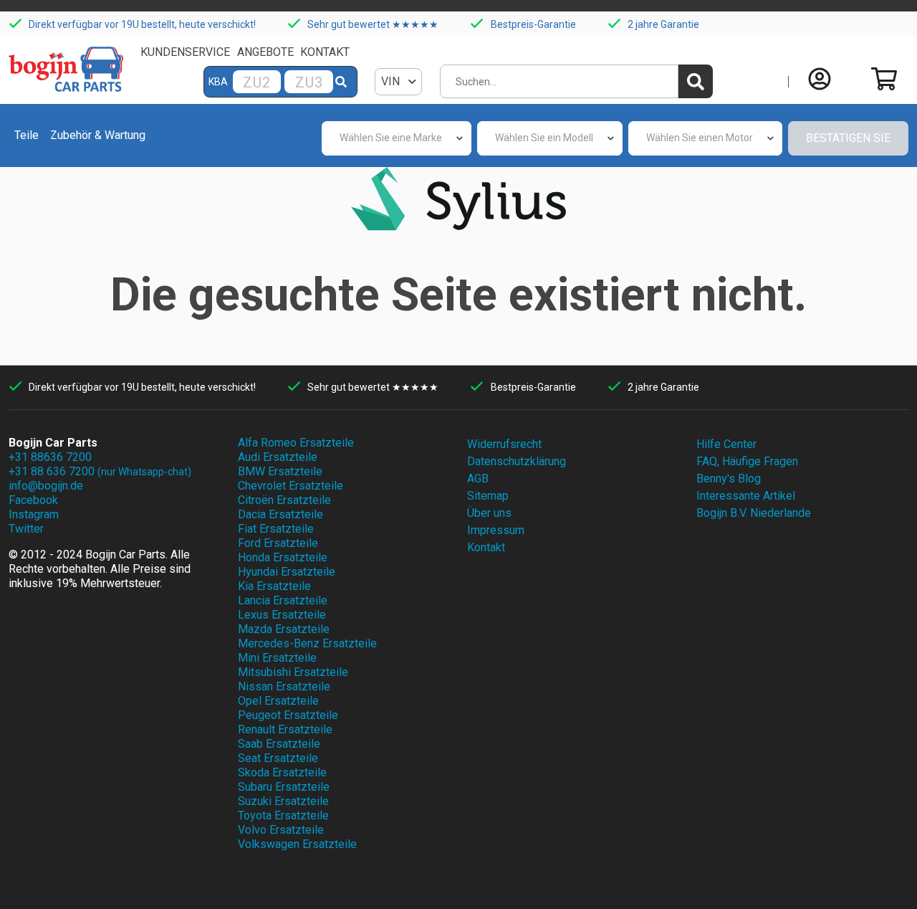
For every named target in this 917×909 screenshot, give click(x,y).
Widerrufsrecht (504, 444)
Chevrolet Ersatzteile (290, 485)
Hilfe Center (726, 444)
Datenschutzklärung (516, 461)
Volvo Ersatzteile (281, 830)
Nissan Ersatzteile (284, 686)
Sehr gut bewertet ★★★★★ (372, 24)
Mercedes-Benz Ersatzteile (307, 643)
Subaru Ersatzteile (284, 787)
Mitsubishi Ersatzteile (293, 672)
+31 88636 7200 (50, 457)
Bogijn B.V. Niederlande (753, 513)
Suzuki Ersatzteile (283, 801)
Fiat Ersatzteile (276, 529)
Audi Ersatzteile (277, 457)
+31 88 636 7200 (100, 471)
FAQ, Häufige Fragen (747, 461)
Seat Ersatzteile (278, 758)
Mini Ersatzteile (277, 658)
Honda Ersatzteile (282, 557)
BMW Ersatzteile (280, 471)
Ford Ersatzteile (278, 543)
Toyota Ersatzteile (283, 815)
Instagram (34, 514)
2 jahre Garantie (663, 24)
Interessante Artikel (745, 496)
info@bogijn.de (46, 485)
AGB (478, 478)
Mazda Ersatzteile (284, 629)
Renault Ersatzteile (285, 729)
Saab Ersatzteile (279, 744)
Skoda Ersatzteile (282, 772)
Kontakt (325, 52)
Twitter (26, 529)
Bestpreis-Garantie (533, 24)
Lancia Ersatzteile (282, 600)
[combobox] (396, 138)
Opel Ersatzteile (278, 701)
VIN (392, 81)
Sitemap (488, 496)
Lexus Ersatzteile (282, 615)
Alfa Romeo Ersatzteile (296, 442)
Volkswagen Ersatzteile (297, 844)
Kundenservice (185, 52)
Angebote (265, 52)
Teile (26, 135)
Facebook (33, 500)
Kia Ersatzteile (274, 586)
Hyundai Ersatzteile (286, 572)
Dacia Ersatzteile (280, 514)
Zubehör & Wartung (97, 135)
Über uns (489, 513)
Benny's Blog (728, 478)
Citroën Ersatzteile (284, 500)
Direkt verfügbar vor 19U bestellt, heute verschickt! (142, 24)
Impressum (495, 530)
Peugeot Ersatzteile (288, 715)
